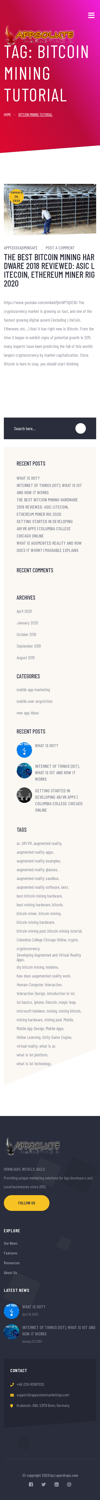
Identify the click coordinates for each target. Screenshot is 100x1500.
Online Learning (29, 1037)
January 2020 (27, 622)
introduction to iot (61, 993)
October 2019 (26, 634)
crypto (73, 939)
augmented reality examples (38, 860)
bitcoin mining (50, 913)
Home (7, 114)
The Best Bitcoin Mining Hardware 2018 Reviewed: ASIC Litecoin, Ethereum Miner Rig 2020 (49, 269)
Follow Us (26, 1202)
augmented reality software (38, 887)
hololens (52, 967)
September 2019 (29, 645)
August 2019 (26, 657)
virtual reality (27, 1046)
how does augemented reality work (43, 975)
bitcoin (57, 904)
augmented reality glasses (37, 869)
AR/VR (27, 843)
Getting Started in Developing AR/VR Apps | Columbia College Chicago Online (45, 528)
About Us (10, 1272)
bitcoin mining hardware (35, 922)
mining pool (53, 1019)
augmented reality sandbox (37, 878)
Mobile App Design (30, 1028)
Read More (14, 379)
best (64, 887)
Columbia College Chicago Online (41, 939)
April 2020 (24, 611)
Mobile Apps (55, 1028)
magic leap (67, 1002)
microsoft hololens (31, 1010)
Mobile (68, 1019)
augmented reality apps (35, 852)
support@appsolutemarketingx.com (43, 1394)
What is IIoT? (28, 478)
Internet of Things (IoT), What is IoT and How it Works (57, 772)
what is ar (47, 1046)
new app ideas (28, 712)
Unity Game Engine (56, 1037)
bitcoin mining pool (31, 930)
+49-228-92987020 (30, 1384)
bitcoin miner (27, 913)
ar (18, 843)
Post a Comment (60, 247)
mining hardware (30, 1019)
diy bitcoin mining (30, 967)
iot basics (24, 1002)
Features (10, 1252)
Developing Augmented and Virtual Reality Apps (49, 957)
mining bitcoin (70, 1010)
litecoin (51, 1002)
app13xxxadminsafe (21, 247)
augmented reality (48, 843)
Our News (11, 1243)
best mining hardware (33, 904)
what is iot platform (32, 1054)
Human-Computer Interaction (39, 984)
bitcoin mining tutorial (64, 930)
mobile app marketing (33, 689)
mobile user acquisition (35, 701)
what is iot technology (34, 1063)
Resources (12, 1262)
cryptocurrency (28, 948)
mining (52, 1010)
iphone (39, 1002)
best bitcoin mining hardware (39, 895)
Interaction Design (31, 993)
